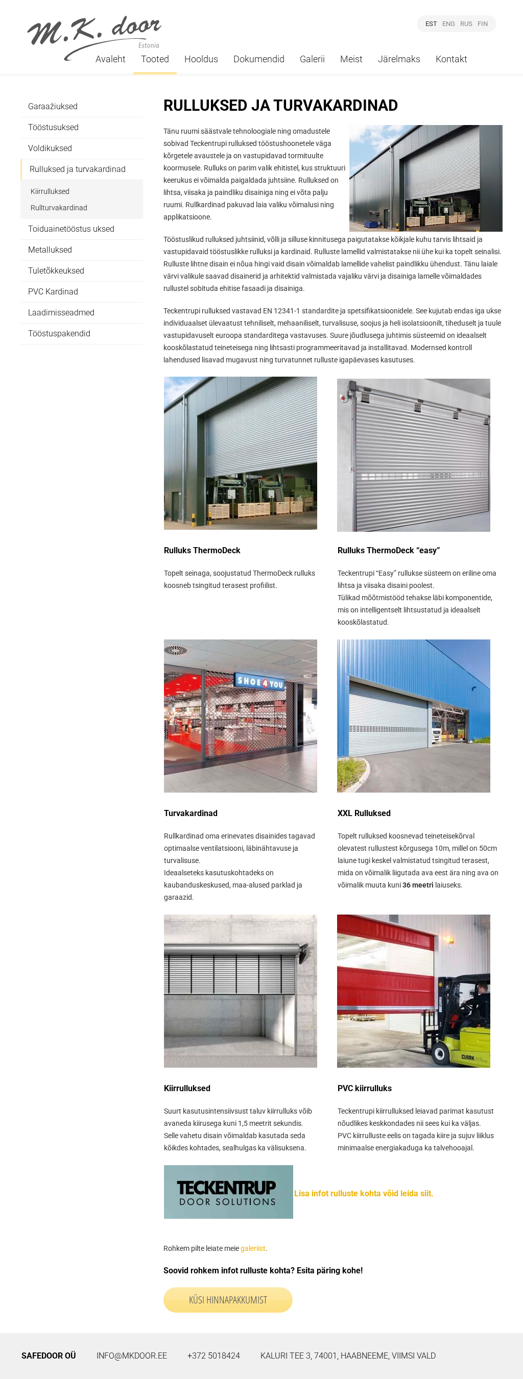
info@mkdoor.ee (132, 1356)
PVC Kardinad (53, 292)
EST (431, 24)
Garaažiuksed (53, 106)
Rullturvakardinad (59, 208)
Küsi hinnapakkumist (228, 1300)
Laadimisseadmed (61, 312)
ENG (448, 24)
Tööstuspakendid (59, 333)
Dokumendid (258, 59)
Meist (351, 59)
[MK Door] (94, 38)
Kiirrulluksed (50, 191)
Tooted (155, 59)
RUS (466, 24)
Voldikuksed (50, 148)
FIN (483, 24)
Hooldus (201, 59)
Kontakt (451, 59)
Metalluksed (50, 250)
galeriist (253, 1248)
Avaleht (111, 59)
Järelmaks (399, 59)
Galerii (312, 59)
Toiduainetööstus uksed (71, 229)
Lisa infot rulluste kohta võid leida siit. (364, 1193)
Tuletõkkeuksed (56, 271)
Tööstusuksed (53, 127)
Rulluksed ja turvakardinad (78, 169)
